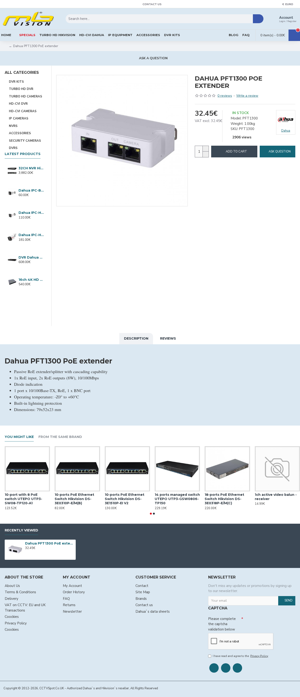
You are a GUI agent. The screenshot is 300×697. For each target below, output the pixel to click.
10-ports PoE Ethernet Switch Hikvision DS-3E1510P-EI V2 (124, 499)
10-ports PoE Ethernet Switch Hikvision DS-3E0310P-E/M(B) (74, 499)
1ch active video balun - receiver (276, 497)
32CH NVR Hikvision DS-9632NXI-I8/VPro (31, 168)
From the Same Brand (60, 437)
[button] (151, 514)
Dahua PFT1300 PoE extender (49, 543)
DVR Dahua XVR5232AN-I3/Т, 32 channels (31, 257)
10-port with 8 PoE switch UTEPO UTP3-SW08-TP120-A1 (23, 499)
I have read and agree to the (240, 656)
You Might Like (19, 437)
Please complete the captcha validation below (222, 624)
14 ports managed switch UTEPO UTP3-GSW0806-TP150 (177, 499)
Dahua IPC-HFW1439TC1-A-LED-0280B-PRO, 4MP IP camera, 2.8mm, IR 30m (31, 213)
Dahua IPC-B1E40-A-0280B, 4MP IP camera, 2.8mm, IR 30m (31, 190)
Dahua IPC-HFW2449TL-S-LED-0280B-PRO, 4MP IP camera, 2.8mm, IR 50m (31, 235)
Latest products (23, 154)
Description (136, 338)
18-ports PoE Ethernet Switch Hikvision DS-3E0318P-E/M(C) (224, 499)
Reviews (168, 338)
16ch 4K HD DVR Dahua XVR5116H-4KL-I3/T (31, 280)
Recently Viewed (21, 530)
